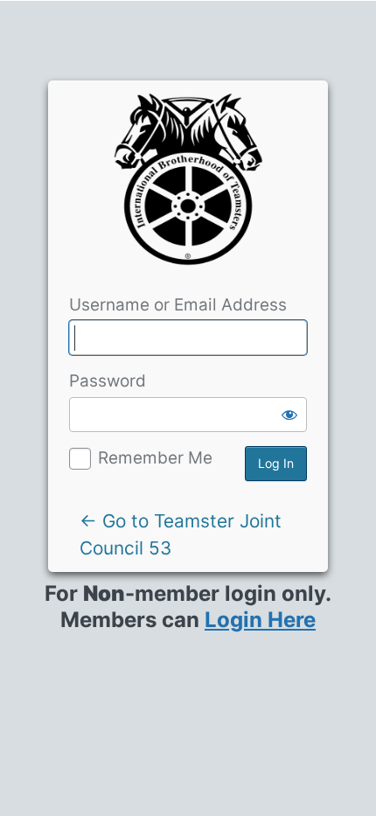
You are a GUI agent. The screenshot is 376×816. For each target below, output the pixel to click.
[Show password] (289, 414)
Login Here (260, 619)
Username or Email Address (178, 305)
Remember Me (155, 458)
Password (107, 381)
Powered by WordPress (188, 185)
